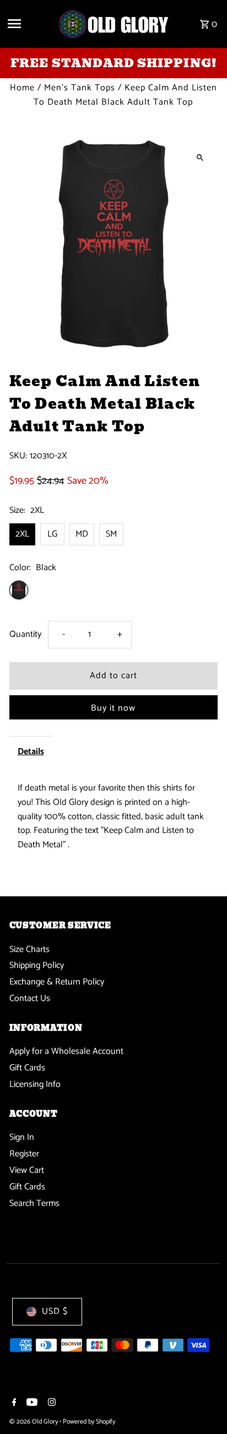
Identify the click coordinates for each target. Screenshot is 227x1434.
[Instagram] (50, 1404)
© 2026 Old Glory (34, 1421)
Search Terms (34, 1203)
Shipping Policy (36, 965)
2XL (22, 534)
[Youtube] (30, 1404)
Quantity (25, 634)
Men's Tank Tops (79, 87)
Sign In (21, 1137)
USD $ (55, 1311)
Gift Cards (27, 1067)
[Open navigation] (28, 23)
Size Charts (29, 949)
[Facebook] (13, 1404)
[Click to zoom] (199, 157)
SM (111, 534)
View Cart (26, 1170)
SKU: (18, 456)
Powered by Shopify (89, 1421)
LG (52, 534)
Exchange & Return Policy (56, 982)
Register (24, 1153)
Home (22, 87)
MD (81, 534)
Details (31, 751)
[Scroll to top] (203, 1405)
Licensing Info (35, 1084)
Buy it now (113, 708)
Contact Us (29, 998)
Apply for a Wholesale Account (66, 1051)
